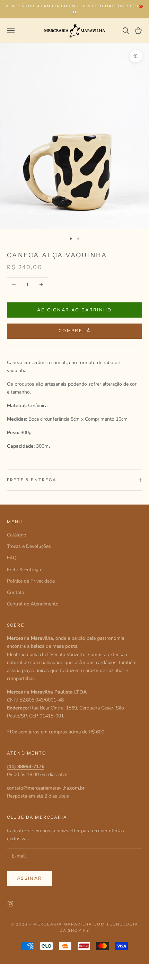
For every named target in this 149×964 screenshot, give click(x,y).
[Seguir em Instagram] (10, 903)
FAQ (12, 557)
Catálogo (16, 535)
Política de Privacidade (31, 581)
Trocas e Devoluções (29, 546)
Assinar (29, 878)
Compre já (74, 331)
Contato (15, 592)
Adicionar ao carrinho (74, 310)
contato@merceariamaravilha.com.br (46, 788)
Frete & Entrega (24, 569)
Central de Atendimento (33, 604)
